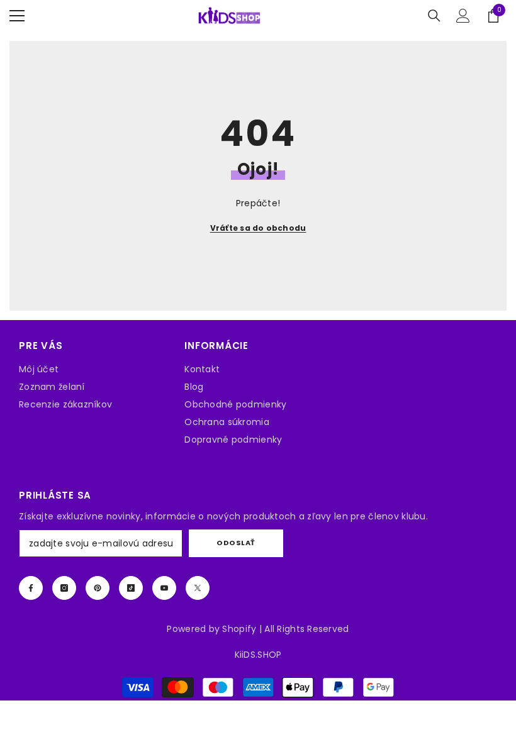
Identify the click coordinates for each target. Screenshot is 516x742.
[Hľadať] (434, 15)
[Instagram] (64, 588)
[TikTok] (131, 588)
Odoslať (235, 543)
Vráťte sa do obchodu (258, 228)
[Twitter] (198, 588)
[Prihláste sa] (463, 16)
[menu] (17, 15)
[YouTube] (164, 588)
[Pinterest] (97, 588)
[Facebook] (31, 588)
